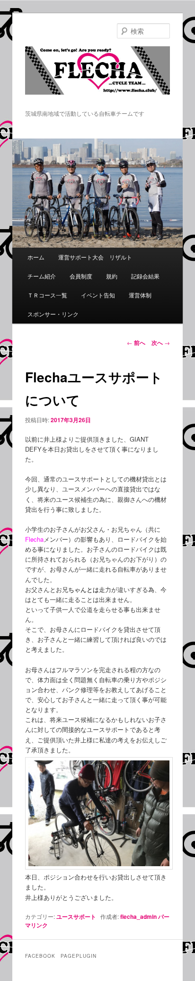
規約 (111, 276)
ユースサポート (76, 916)
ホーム (35, 257)
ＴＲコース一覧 (47, 295)
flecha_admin (138, 916)
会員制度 (81, 276)
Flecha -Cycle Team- (97, 77)
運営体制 (140, 295)
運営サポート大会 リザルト (95, 257)
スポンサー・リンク (53, 314)
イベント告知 (98, 295)
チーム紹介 (41, 276)
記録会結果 (145, 276)
